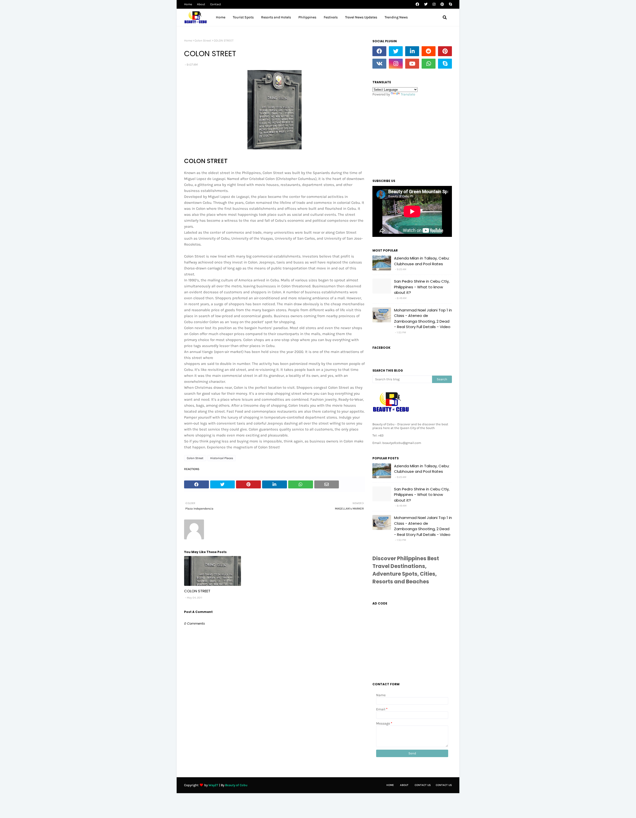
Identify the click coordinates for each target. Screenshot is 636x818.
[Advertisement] (412, 136)
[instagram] (434, 4)
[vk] (379, 64)
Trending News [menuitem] (396, 17)
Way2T (213, 785)
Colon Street (203, 40)
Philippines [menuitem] (307, 17)
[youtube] (412, 64)
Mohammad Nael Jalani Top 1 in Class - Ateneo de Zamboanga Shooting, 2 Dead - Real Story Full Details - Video (423, 318)
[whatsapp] (429, 64)
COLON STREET (197, 591)
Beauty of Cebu (236, 785)
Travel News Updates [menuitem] (361, 17)
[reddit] (429, 51)
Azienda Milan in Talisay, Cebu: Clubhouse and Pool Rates (421, 261)
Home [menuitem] (220, 17)
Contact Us (423, 785)
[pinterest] (442, 4)
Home (188, 4)
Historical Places (221, 458)
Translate (408, 94)
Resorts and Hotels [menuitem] (276, 17)
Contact (215, 4)
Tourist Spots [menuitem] (243, 17)
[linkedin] (412, 51)
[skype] (450, 4)
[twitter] (426, 4)
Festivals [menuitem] (331, 17)
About (201, 4)
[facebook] (417, 4)
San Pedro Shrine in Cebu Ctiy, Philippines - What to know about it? (421, 287)
